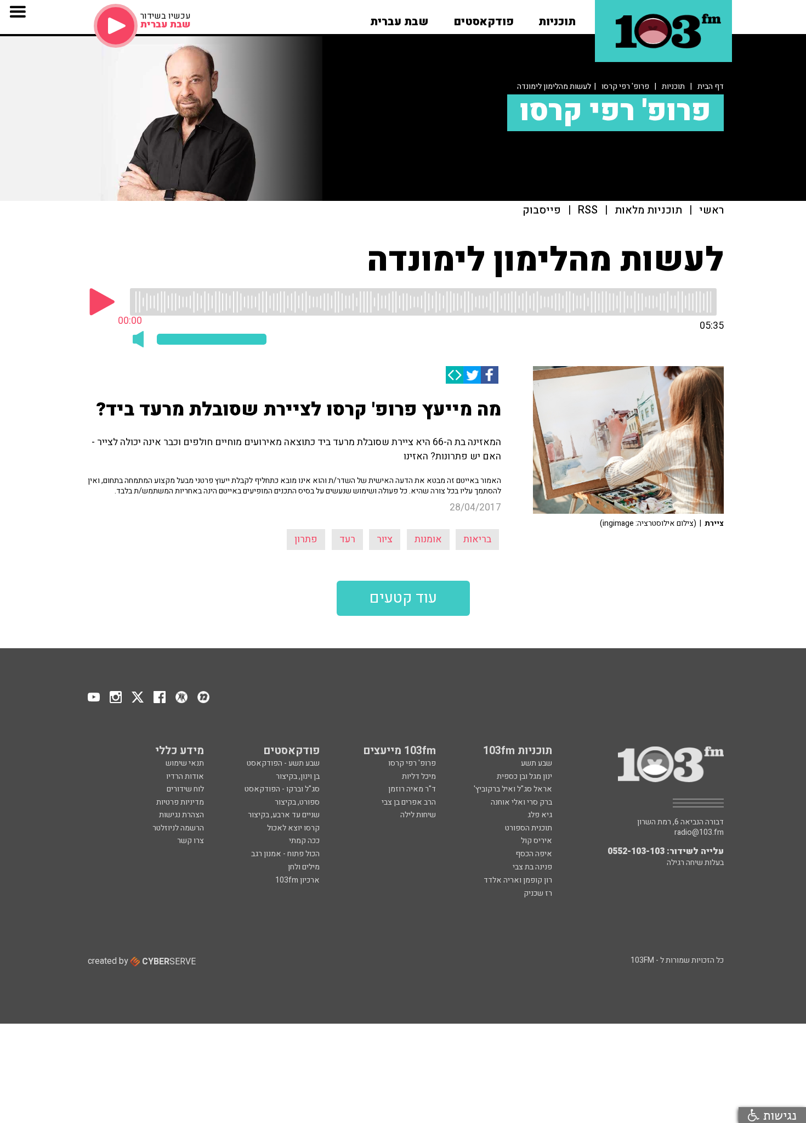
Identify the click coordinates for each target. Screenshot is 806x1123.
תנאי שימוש (185, 763)
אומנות (428, 539)
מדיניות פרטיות (180, 802)
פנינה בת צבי (532, 867)
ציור (385, 539)
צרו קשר (190, 840)
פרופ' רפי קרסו (625, 86)
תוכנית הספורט (528, 828)
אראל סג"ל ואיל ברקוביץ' (513, 789)
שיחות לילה (418, 815)
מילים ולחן (304, 867)
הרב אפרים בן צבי (409, 802)
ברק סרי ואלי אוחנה (521, 802)
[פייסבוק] (489, 375)
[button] (557, 18)
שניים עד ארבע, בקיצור (284, 815)
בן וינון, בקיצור (298, 776)
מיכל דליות (419, 776)
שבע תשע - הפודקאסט (283, 763)
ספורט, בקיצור (297, 802)
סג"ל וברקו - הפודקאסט (282, 789)
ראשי (711, 210)
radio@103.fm (699, 832)
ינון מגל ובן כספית (524, 776)
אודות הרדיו (185, 776)
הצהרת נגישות (181, 815)
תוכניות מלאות (648, 210)
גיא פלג (539, 815)
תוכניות (673, 86)
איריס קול (536, 840)
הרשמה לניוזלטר (178, 828)
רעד (347, 539)
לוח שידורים (185, 789)
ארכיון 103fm (297, 880)
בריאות (477, 539)
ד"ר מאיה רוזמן (412, 789)
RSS (588, 210)
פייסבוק (542, 210)
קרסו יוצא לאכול (293, 828)
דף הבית (710, 86)
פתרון (305, 539)
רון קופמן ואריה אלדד (518, 880)
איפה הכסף (533, 854)
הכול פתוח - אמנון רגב (285, 854)
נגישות (778, 1115)
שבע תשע (536, 763)
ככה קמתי (304, 840)
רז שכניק (538, 893)
